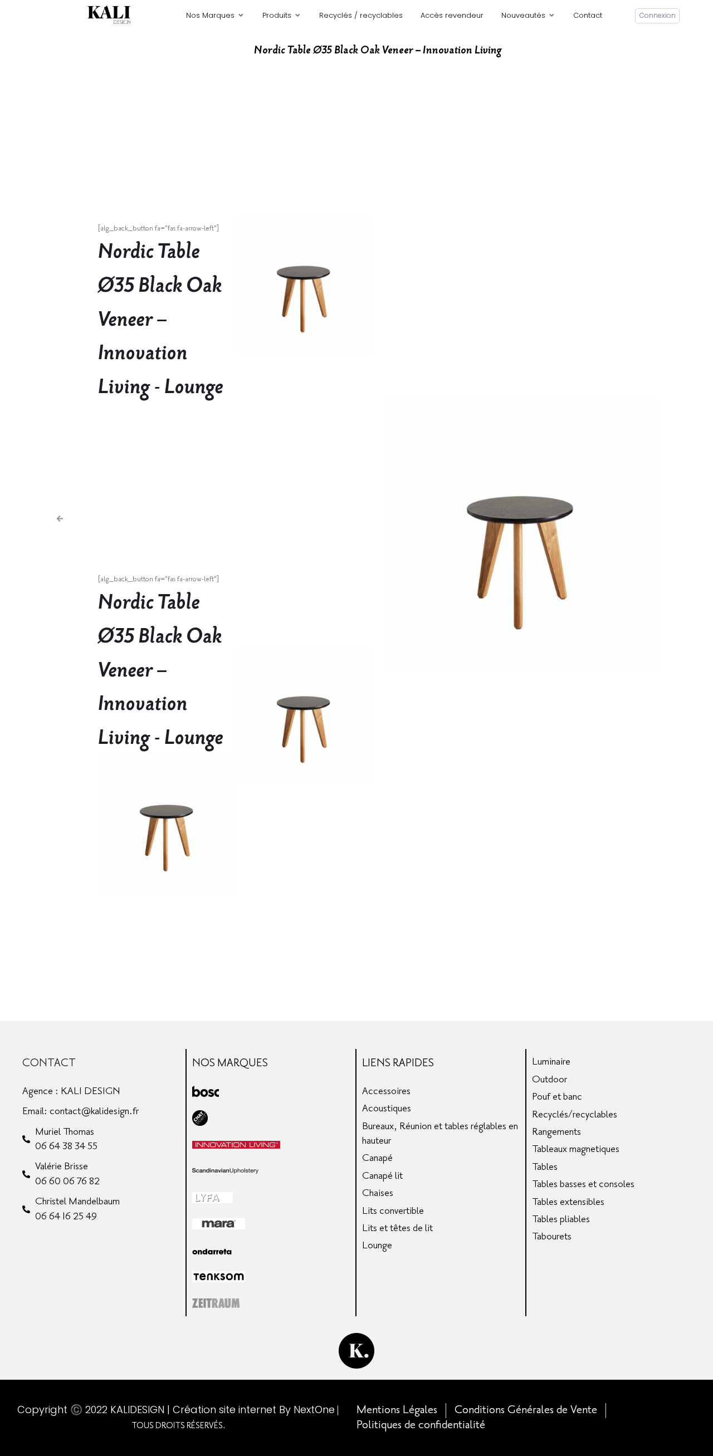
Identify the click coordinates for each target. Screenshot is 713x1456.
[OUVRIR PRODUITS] (297, 15)
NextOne (314, 1409)
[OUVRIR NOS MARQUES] (241, 15)
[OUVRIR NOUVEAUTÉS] (551, 15)
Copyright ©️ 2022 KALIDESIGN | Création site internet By (155, 1409)
